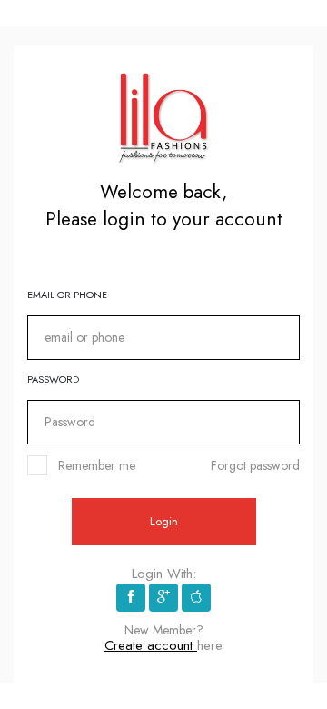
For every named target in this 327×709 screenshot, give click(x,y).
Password (53, 379)
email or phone (67, 294)
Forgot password (255, 465)
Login (164, 521)
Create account (150, 645)
